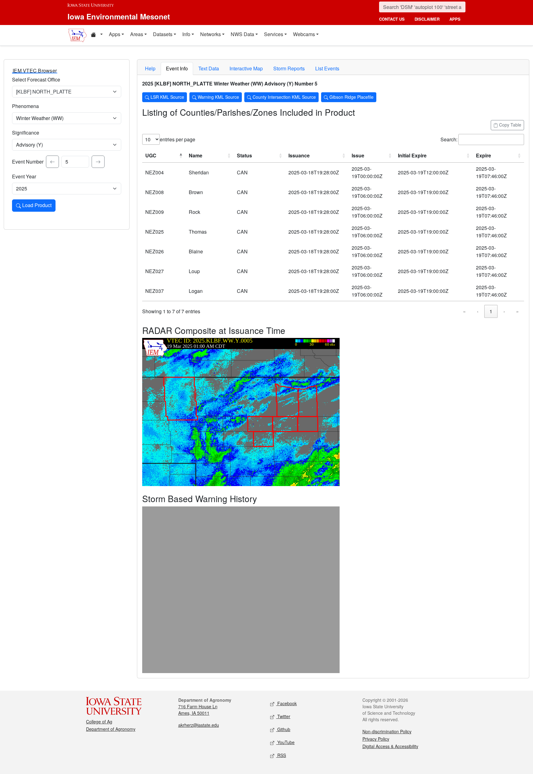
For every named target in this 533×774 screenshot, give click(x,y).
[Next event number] (98, 162)
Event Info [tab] (177, 68)
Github (283, 729)
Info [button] (186, 34)
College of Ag (99, 721)
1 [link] (491, 311)
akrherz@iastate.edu (198, 725)
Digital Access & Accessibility (390, 746)
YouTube (285, 742)
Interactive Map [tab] (246, 68)
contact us (392, 19)
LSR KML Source (166, 97)
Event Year (24, 176)
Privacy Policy (375, 739)
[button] (96, 35)
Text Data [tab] (208, 68)
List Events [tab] (327, 68)
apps (455, 19)
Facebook (286, 703)
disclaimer (427, 19)
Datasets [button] (162, 34)
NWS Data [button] (242, 34)
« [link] (464, 311)
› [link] (504, 311)
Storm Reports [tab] (289, 68)
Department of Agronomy (110, 729)
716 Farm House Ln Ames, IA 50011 (197, 709)
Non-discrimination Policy (386, 731)
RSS (281, 755)
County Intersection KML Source (283, 97)
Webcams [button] (304, 34)
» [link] (517, 311)
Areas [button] (136, 34)
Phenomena (25, 106)
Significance (25, 132)
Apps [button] (114, 34)
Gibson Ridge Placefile (351, 97)
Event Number (27, 161)
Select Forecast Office (36, 79)
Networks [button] (210, 34)
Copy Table (509, 125)
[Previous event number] (52, 162)
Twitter (283, 716)
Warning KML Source (217, 97)
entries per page (177, 139)
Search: (448, 139)
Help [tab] (150, 68)
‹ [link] (477, 311)
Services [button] (273, 34)
